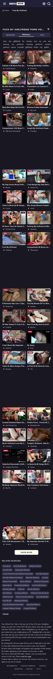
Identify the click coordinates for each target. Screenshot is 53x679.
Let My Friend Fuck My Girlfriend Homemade (18, 574)
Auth (39, 669)
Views (42, 35)
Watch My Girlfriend (32, 578)
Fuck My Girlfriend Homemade (13, 604)
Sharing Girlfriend (9, 589)
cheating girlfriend (35, 44)
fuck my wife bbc (42, 41)
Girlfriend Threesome (41, 581)
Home (7, 10)
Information (12, 666)
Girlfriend (21, 589)
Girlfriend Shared (35, 566)
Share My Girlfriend (33, 604)
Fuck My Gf (6, 566)
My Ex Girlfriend (25, 581)
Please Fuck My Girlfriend (24, 597)
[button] (4, 3)
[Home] (17, 3)
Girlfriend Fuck (8, 597)
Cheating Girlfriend (21, 593)
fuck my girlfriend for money (18, 41)
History (29, 669)
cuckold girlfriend (25, 47)
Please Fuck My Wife (10, 581)
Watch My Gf (7, 585)
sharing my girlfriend (14, 44)
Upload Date (10, 35)
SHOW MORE (27, 552)
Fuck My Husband (42, 574)
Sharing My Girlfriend (22, 570)
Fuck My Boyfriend (20, 566)
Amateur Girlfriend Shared (11, 608)
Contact (42, 666)
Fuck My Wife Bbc (42, 597)
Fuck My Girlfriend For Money (13, 578)
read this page (26, 656)
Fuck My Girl (7, 601)
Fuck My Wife (7, 570)
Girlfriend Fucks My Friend (39, 593)
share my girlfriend (42, 47)
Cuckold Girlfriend (30, 608)
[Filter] (48, 29)
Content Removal (28, 666)
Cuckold (45, 578)
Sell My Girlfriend (33, 589)
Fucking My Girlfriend (22, 585)
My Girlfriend (7, 593)
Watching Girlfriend (21, 601)
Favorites (18, 669)
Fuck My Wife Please (39, 585)
